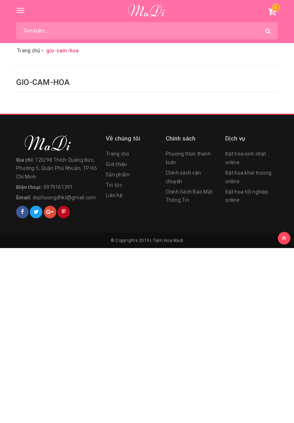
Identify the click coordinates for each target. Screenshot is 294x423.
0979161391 (58, 187)
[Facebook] (22, 212)
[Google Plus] (50, 212)
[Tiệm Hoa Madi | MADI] (147, 11)
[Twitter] (36, 212)
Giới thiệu (116, 164)
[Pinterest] (63, 212)
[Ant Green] (57, 143)
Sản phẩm (118, 174)
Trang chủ (117, 154)
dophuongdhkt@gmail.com (64, 197)
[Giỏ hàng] (272, 13)
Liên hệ (114, 195)
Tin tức (114, 185)
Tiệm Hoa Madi (168, 240)
